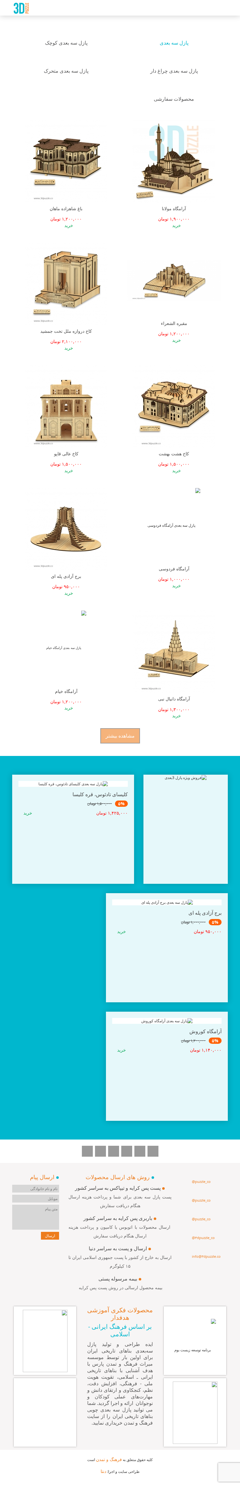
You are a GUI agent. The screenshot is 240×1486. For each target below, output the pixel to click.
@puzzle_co (201, 1181)
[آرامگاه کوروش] (166, 1071)
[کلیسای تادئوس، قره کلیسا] (73, 834)
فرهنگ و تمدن (109, 1459)
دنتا (103, 1471)
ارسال (50, 1235)
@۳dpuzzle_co (203, 1237)
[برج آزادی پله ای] (166, 952)
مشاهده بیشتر (120, 735)
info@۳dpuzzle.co (206, 1256)
